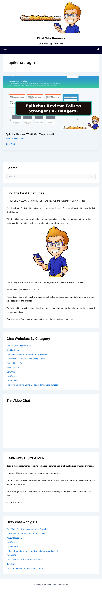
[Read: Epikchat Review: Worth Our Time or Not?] (51, 102)
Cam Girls (11, 372)
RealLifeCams (13, 350)
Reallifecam (12, 376)
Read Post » (11, 144)
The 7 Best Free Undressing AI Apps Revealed (27, 354)
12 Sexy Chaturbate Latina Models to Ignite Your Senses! (32, 385)
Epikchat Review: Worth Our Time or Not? (30, 134)
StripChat (11, 564)
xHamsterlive (12, 380)
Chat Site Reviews (51, 38)
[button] (98, 49)
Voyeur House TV (14, 363)
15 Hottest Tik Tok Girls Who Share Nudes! (26, 359)
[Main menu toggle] (5, 49)
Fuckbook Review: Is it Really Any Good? (25, 568)
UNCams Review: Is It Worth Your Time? (24, 559)
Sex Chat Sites (13, 367)
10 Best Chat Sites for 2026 (19, 346)
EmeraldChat (12, 555)
